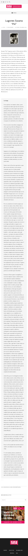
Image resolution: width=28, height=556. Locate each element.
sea (4, 27)
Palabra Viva (23, 27)
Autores (17, 27)
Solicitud (11, 550)
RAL (17, 553)
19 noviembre (10, 27)
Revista (12, 553)
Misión (5, 550)
